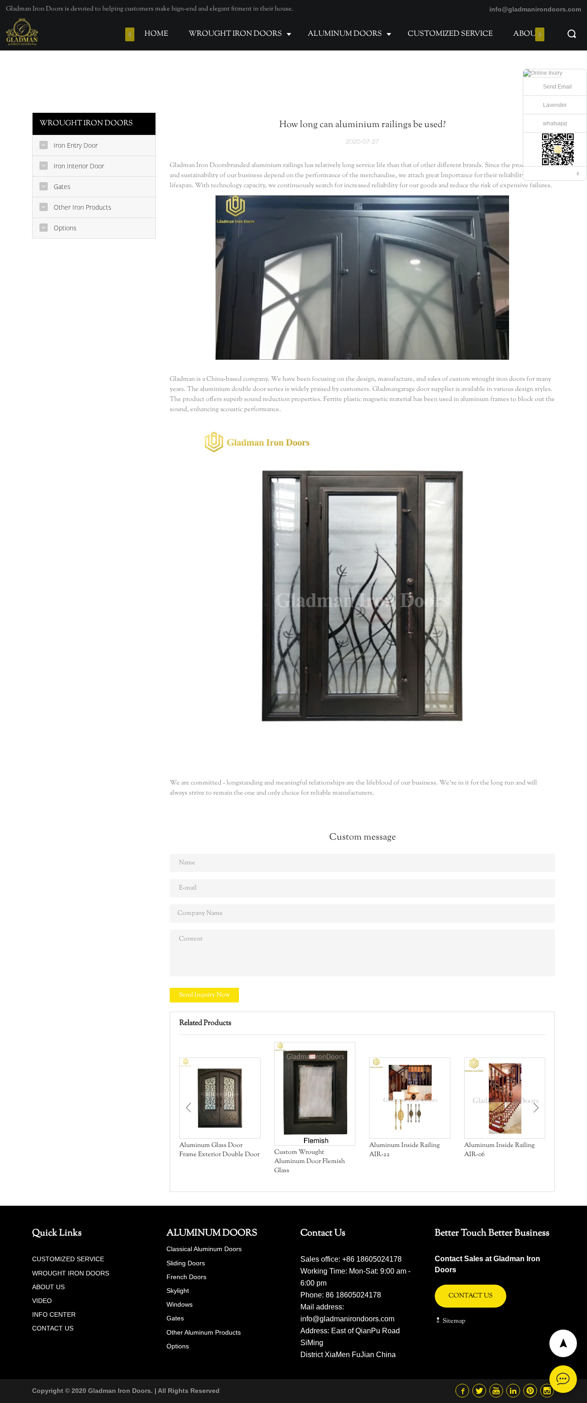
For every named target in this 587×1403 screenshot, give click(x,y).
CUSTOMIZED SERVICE (450, 34)
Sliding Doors (185, 1263)
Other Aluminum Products (203, 1332)
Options (177, 1346)
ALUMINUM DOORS (345, 34)
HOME (156, 34)
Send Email (557, 87)
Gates (175, 1318)
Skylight (177, 1290)
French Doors (186, 1277)
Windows (179, 1304)
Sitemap (453, 1321)
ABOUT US (533, 34)
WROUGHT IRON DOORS (235, 34)
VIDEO (42, 1300)
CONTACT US (52, 1328)
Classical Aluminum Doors (204, 1249)
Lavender (555, 105)
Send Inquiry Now (204, 995)
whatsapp (555, 123)
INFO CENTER (54, 1314)
